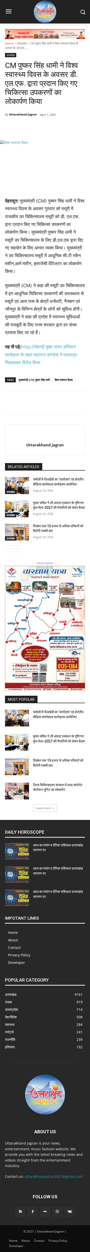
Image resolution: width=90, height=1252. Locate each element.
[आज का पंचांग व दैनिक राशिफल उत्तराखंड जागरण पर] (17, 851)
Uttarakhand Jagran (23, 114)
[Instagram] (57, 1212)
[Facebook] (26, 127)
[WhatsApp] (60, 127)
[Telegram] (37, 127)
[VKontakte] (69, 1212)
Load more (43, 808)
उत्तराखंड (21, 43)
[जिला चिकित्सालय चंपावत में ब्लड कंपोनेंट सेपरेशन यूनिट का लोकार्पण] (17, 791)
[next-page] (16, 549)
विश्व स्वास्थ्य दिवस (63, 380)
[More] (72, 127)
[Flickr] (45, 1212)
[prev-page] (8, 549)
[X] (49, 127)
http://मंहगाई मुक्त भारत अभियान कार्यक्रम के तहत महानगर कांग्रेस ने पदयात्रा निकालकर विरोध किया (41, 354)
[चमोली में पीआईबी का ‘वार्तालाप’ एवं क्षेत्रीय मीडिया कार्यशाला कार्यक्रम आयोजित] (17, 485)
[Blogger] (20, 1212)
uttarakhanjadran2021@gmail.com (54, 1176)
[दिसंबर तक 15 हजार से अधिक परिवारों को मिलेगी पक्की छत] (17, 532)
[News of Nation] (45, 11)
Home (9, 43)
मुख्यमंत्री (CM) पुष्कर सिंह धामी (34, 380)
